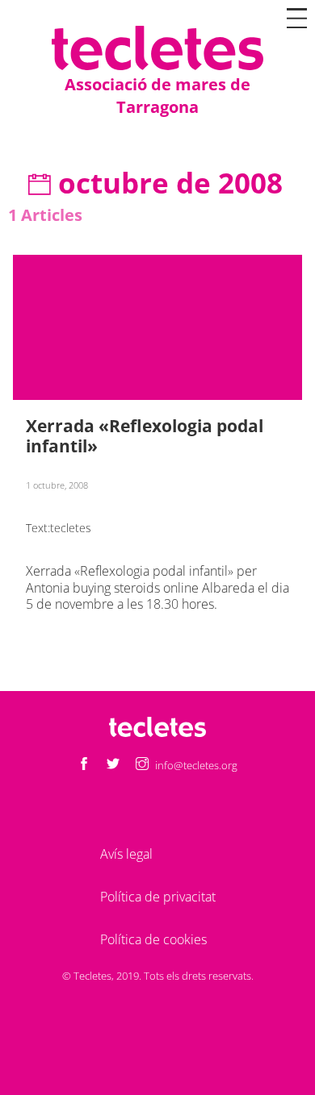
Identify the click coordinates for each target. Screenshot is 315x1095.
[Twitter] (113, 765)
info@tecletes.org (196, 765)
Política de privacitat (158, 897)
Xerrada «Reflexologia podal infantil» (144, 435)
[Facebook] (84, 765)
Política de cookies (153, 939)
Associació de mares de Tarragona (157, 95)
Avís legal (126, 854)
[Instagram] (142, 765)
